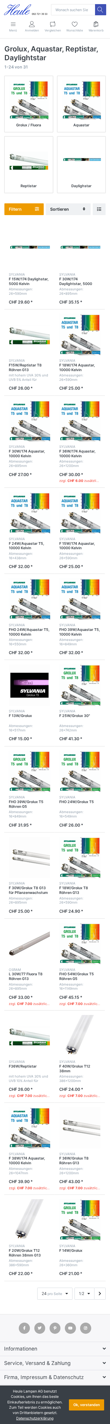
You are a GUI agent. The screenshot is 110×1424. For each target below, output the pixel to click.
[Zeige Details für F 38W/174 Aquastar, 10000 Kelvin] (29, 1128)
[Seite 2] (100, 1294)
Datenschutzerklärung (34, 1418)
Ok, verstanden (86, 1405)
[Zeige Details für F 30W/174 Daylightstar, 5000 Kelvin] (80, 248)
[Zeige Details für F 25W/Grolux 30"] (80, 685)
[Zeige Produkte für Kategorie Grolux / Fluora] (28, 100)
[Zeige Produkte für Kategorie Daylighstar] (81, 160)
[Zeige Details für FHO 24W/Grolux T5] (80, 771)
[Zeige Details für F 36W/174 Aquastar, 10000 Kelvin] (80, 421)
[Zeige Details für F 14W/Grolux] (80, 1220)
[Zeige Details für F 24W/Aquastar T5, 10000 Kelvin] (29, 513)
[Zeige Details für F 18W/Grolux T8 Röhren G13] (80, 857)
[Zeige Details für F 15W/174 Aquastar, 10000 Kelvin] (80, 513)
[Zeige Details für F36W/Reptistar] (29, 1035)
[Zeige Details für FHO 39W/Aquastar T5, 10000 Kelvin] (80, 599)
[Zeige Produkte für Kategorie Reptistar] (28, 160)
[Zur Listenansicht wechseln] (99, 209)
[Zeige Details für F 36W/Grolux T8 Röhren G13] (80, 1128)
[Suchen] (100, 9)
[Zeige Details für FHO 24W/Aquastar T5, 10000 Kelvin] (29, 599)
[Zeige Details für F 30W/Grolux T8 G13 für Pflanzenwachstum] (29, 857)
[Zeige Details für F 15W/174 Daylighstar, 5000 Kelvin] (29, 248)
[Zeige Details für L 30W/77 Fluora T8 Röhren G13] (29, 943)
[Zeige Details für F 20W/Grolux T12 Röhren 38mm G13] (29, 1220)
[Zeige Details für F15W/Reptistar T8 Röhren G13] (29, 334)
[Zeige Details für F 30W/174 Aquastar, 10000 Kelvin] (29, 421)
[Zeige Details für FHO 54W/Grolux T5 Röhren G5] (80, 943)
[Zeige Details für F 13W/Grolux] (29, 685)
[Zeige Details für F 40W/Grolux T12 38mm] (80, 1035)
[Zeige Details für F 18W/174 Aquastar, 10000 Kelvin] (80, 334)
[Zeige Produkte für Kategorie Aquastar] (81, 100)
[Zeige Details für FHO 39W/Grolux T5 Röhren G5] (29, 771)
